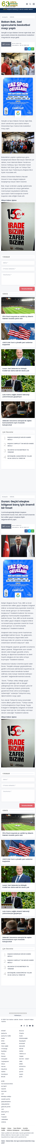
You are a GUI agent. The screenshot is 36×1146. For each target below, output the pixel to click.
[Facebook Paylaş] (26, 48)
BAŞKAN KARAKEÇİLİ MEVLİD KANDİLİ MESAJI (18, 9)
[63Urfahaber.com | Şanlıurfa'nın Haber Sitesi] (9, 4)
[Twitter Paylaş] (29, 48)
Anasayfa (5, 17)
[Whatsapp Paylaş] (32, 48)
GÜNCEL (12, 17)
